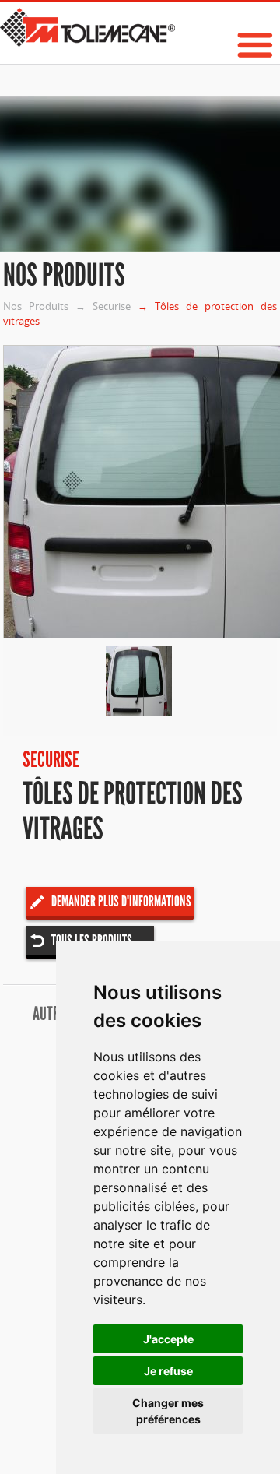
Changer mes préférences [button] (168, 1411)
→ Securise (103, 306)
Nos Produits (35, 306)
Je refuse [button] (168, 1370)
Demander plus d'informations (121, 901)
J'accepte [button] (168, 1339)
